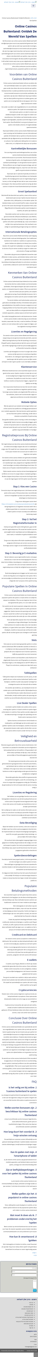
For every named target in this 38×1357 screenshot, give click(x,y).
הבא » (35, 1255)
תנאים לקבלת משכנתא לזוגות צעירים (24, 1317)
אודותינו (31, 1304)
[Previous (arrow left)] (3, 678)
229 (32, 18)
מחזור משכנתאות (29, 1313)
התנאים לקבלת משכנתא (27, 1309)
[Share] (32, 2)
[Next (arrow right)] (35, 678)
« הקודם (35, 1253)
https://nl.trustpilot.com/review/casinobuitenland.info (18, 504)
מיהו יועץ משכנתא (29, 1315)
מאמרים (31, 1325)
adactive (10, 1350)
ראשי (35, 18)
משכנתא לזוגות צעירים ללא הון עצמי (24, 1321)
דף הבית (31, 1302)
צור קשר (31, 1328)
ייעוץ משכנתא (30, 1311)
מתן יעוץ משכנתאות (28, 1323)
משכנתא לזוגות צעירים (27, 1319)
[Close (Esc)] (36, 2)
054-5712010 (33, 1336)
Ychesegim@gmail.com (31, 1346)
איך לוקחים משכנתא (28, 1307)
